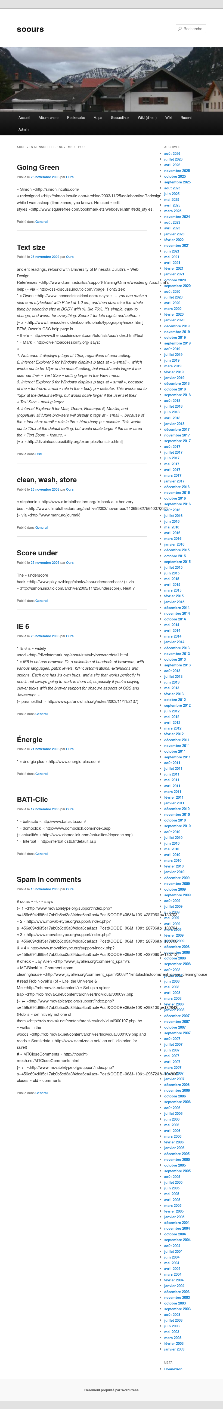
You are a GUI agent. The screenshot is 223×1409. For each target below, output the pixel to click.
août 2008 (172, 969)
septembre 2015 (177, 561)
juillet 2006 (173, 1113)
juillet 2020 (173, 297)
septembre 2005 (177, 1170)
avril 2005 (172, 1199)
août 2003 (172, 1314)
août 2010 (172, 831)
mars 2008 (172, 998)
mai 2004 (171, 1262)
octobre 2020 (175, 279)
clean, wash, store (47, 479)
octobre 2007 (175, 1027)
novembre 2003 (177, 1297)
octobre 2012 (175, 699)
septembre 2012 (177, 705)
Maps (98, 117)
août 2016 (172, 509)
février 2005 (174, 1211)
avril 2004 (172, 1268)
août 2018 (172, 400)
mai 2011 (171, 779)
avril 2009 (172, 923)
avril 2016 (172, 532)
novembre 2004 (177, 1228)
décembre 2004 (177, 1222)
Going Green (38, 167)
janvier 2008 (174, 1009)
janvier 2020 (174, 319)
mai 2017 (171, 463)
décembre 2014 (177, 607)
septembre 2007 (177, 1032)
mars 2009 (172, 929)
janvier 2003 (174, 1349)
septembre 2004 (177, 1239)
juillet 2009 (173, 906)
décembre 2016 (177, 486)
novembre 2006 (177, 1090)
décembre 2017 (177, 429)
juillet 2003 (173, 1320)
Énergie (29, 739)
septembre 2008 (177, 963)
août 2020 (172, 291)
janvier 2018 (174, 423)
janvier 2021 (174, 273)
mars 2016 (172, 538)
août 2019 (172, 348)
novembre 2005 (177, 1159)
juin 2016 (171, 521)
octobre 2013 (175, 659)
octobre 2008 (175, 958)
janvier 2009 (174, 940)
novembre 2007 (177, 1021)
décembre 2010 (177, 808)
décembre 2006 (177, 1084)
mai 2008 (171, 986)
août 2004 (172, 1245)
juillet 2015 (173, 567)
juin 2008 (171, 981)
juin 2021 (171, 251)
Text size (31, 247)
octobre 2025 (175, 176)
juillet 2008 (173, 975)
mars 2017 (172, 475)
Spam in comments (49, 879)
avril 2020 (172, 302)
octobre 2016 (175, 498)
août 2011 (172, 762)
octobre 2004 (175, 1233)
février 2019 (174, 371)
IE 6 (23, 626)
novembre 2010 (177, 814)
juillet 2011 (173, 768)
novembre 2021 (177, 245)
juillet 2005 (173, 1182)
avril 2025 (172, 205)
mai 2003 (171, 1331)
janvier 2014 (174, 641)
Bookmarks (76, 117)
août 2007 (172, 1038)
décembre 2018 (177, 383)
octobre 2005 (175, 1165)
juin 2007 (171, 1050)
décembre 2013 (177, 647)
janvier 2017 (174, 481)
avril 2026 (172, 164)
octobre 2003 (175, 1303)
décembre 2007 (177, 1015)
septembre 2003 (177, 1308)
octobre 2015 (175, 555)
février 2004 (174, 1279)
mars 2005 (172, 1205)
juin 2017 (171, 457)
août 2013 (172, 670)
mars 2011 (172, 791)
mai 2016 (171, 527)
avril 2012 (172, 722)
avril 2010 (172, 854)
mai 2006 (171, 1124)
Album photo (48, 117)
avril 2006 (172, 1130)
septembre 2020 (177, 285)
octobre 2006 (175, 1096)
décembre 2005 (177, 1153)
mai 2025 (171, 199)
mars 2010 (172, 860)
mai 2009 (171, 917)
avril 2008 (172, 992)
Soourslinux (120, 117)
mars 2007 (172, 1067)
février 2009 (174, 935)
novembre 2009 (177, 883)
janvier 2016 (174, 544)
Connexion (173, 1368)
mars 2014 (172, 636)
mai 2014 (171, 624)
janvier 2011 (174, 802)
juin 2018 (171, 411)
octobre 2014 (175, 619)
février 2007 (174, 1073)
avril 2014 (172, 630)
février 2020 (174, 314)
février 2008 (174, 1004)
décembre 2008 (177, 946)
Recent (186, 117)
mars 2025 (172, 210)
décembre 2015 (177, 549)
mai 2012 (171, 716)
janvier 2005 (174, 1216)
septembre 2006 (177, 1101)
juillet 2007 (173, 1044)
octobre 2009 (175, 889)
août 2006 (172, 1107)
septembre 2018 (177, 394)
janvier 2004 (174, 1285)
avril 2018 (172, 417)
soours (30, 28)
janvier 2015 (174, 601)
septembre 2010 (177, 825)
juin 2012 (171, 710)
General (41, 221)
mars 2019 (172, 365)
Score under (37, 552)
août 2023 (172, 222)
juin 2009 (171, 912)
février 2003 (174, 1343)
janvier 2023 (174, 233)
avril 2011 (172, 785)
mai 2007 (171, 1055)
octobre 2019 (175, 337)
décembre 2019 (177, 325)
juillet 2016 (173, 515)
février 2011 (174, 797)
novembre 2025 (177, 170)
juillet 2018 (173, 406)
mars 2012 (172, 728)
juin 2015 (171, 573)
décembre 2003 (177, 1291)
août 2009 (172, 900)
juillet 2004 (173, 1251)
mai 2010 (171, 848)
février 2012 (174, 733)
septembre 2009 (177, 894)
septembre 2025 (177, 181)
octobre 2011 (175, 751)
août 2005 (172, 1176)
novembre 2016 (177, 492)
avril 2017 (172, 469)
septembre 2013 (177, 664)
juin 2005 (171, 1187)
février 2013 (174, 693)
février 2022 (174, 239)
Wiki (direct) (147, 117)
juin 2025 (171, 193)
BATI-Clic (32, 799)
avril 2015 (172, 584)
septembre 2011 (177, 756)
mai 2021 (171, 256)
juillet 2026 (173, 159)
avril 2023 (172, 227)
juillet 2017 (173, 452)
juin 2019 (171, 360)
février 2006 (174, 1142)
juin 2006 (171, 1119)
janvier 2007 (174, 1078)
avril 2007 (172, 1061)
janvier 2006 (174, 1147)
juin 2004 (171, 1257)
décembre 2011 (177, 739)
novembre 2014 (177, 613)
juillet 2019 (173, 354)
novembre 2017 (177, 435)
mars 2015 (172, 590)
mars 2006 (172, 1136)
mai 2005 (171, 1193)
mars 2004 (172, 1274)
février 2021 (174, 268)
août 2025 (172, 187)
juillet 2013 (173, 676)
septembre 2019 (177, 343)
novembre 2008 (177, 952)
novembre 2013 (177, 653)
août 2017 (172, 446)
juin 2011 (171, 774)
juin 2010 (171, 843)
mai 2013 (171, 687)
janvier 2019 (174, 377)
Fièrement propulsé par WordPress (111, 1390)
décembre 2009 (177, 877)
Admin (23, 129)
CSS (38, 453)
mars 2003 (172, 1337)
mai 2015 (171, 578)
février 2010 (174, 866)
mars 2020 (172, 308)
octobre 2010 (175, 820)
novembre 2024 (177, 216)
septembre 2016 (177, 503)
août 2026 (172, 153)
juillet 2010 (173, 837)
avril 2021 (172, 262)
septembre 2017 (177, 440)
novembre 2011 (177, 745)
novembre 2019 (177, 331)
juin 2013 (171, 682)
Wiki (168, 117)
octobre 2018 (175, 389)
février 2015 (174, 595)
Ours (70, 176)
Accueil (24, 117)
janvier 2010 (174, 871)
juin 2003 (171, 1325)
